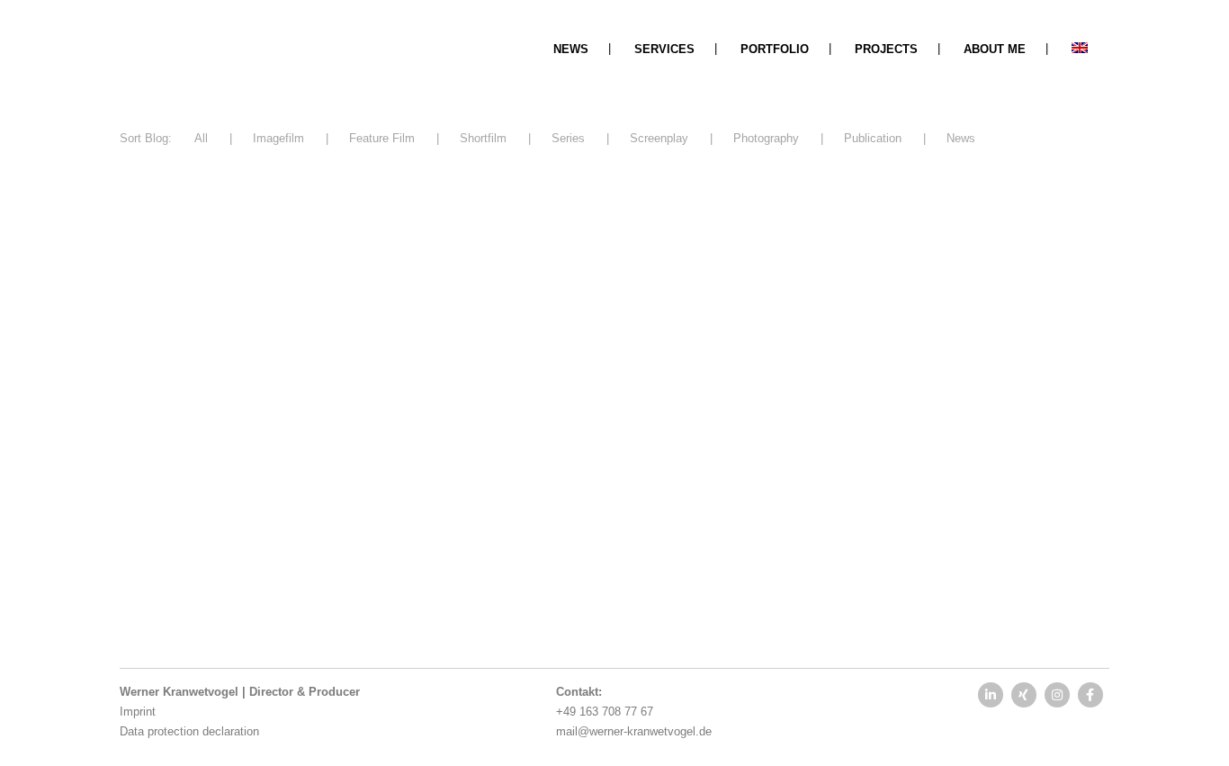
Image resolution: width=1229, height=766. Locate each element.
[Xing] (1023, 694)
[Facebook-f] (1090, 694)
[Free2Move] (274, 327)
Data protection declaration (189, 731)
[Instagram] (1057, 694)
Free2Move (162, 501)
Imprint (138, 711)
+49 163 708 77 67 (604, 711)
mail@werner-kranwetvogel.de (634, 731)
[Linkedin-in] (990, 694)
